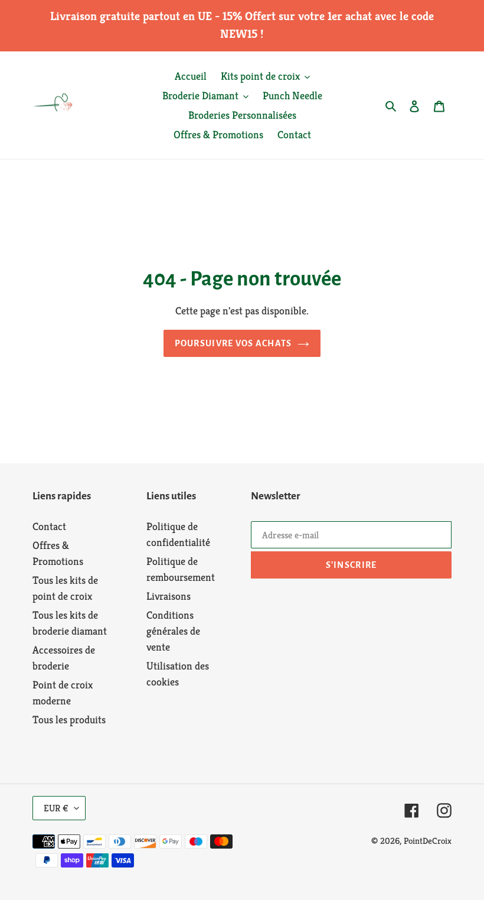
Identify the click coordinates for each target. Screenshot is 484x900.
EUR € (56, 808)
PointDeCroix (428, 840)
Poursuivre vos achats (233, 343)
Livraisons (168, 596)
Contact (49, 526)
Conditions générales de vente (173, 631)
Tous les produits (69, 719)
